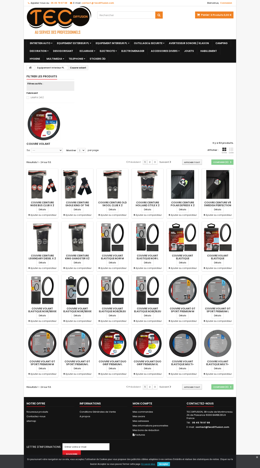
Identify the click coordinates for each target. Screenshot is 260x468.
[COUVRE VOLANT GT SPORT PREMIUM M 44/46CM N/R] (42, 343)
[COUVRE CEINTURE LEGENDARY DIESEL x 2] (42, 237)
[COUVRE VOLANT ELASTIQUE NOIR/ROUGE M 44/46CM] (182, 237)
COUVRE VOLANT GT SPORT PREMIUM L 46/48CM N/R (77, 364)
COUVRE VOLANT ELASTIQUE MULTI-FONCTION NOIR (182, 364)
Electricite (107, 51)
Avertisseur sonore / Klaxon (189, 43)
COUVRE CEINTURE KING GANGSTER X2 (77, 257)
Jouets (189, 51)
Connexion (226, 2)
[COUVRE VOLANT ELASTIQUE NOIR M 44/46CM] (112, 237)
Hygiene (35, 59)
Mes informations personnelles (150, 425)
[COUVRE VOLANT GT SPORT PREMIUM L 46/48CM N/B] (217, 290)
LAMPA (37, 97)
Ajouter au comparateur (43, 214)
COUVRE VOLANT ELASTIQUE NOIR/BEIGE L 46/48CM (77, 311)
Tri (28, 150)
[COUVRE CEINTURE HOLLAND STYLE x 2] (147, 184)
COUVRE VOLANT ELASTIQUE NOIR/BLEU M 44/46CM (112, 311)
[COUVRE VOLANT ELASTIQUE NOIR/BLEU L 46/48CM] (147, 290)
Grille (224, 152)
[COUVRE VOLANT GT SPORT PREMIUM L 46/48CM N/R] (77, 343)
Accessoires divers (164, 51)
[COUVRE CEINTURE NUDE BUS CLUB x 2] (42, 184)
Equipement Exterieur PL (73, 43)
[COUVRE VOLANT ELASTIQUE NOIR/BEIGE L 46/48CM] (77, 290)
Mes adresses (141, 421)
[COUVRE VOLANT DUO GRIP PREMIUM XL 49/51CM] (147, 343)
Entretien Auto (40, 43)
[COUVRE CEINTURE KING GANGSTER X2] (77, 237)
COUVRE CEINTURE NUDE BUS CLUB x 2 (42, 204)
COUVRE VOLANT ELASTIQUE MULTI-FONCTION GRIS (217, 364)
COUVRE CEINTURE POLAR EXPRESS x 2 (183, 204)
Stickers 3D (98, 59)
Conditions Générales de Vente (98, 411)
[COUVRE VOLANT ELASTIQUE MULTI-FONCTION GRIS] (217, 343)
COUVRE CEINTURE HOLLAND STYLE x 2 (148, 204)
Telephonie (76, 59)
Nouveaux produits (37, 411)
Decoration (38, 51)
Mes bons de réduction (146, 430)
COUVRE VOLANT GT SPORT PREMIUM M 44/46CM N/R (42, 364)
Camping (221, 43)
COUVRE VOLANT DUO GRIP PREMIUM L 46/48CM (112, 364)
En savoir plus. (148, 464)
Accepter (163, 464)
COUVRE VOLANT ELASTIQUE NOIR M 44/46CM (112, 258)
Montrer (71, 150)
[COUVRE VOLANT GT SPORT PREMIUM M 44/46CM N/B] (182, 290)
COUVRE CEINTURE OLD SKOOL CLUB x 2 (112, 204)
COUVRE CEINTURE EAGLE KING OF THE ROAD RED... (77, 205)
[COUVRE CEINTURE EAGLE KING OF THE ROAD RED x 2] (77, 184)
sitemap (31, 421)
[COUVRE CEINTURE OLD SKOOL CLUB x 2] (112, 184)
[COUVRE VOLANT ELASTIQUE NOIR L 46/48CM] (147, 237)
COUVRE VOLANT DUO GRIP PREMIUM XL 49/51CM (147, 364)
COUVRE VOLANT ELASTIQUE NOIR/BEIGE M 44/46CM (42, 311)
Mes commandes (143, 411)
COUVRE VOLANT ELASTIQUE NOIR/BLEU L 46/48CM (147, 311)
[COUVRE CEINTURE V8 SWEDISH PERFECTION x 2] (217, 184)
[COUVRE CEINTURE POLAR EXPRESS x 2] (182, 184)
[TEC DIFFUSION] (59, 22)
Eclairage (86, 51)
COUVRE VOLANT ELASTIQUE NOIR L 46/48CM (147, 258)
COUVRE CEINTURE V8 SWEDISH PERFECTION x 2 (217, 205)
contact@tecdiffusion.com (212, 427)
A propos (85, 416)
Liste (231, 152)
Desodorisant (63, 51)
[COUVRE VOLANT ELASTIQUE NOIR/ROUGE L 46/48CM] (217, 237)
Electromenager (132, 51)
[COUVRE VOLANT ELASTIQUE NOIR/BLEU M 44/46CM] (112, 290)
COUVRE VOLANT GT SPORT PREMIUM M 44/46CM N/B (182, 311)
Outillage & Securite (148, 43)
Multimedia (54, 59)
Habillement (208, 51)
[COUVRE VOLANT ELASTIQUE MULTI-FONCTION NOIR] (182, 343)
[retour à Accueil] (30, 67)
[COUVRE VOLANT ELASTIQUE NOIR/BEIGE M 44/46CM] (42, 290)
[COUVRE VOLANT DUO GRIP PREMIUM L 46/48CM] (112, 343)
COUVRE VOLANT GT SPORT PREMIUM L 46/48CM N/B (217, 311)
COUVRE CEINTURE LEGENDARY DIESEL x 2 (42, 257)
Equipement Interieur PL (111, 43)
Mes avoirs (139, 416)
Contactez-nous (36, 416)
